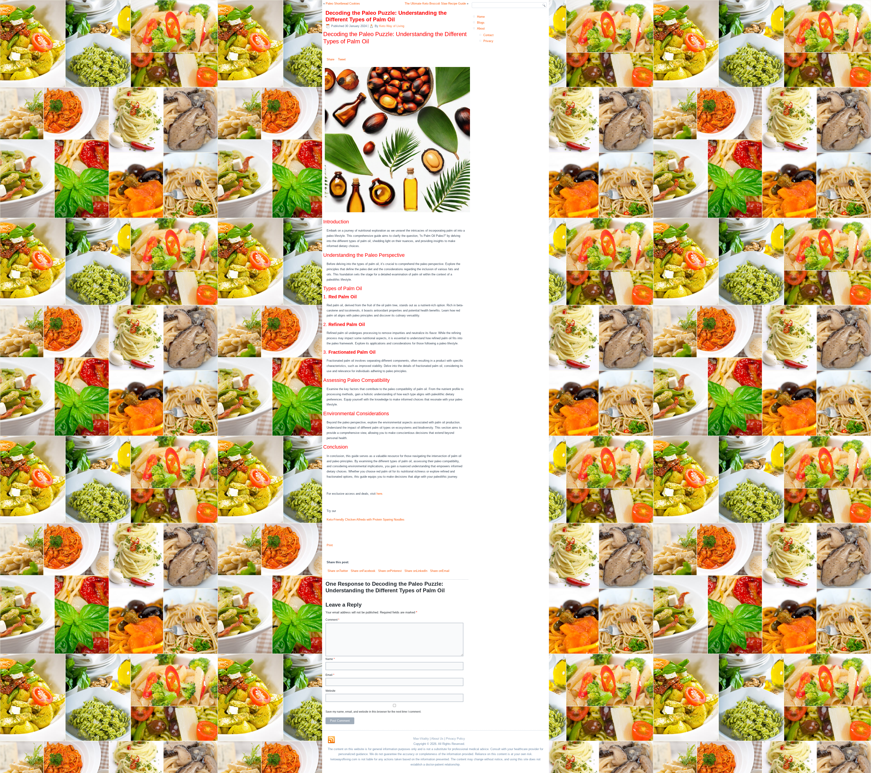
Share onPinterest (389, 571)
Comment (332, 619)
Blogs (480, 22)
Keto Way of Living (391, 26)
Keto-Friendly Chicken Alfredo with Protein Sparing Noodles (365, 519)
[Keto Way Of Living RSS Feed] (331, 739)
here (379, 493)
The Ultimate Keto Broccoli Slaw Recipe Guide (435, 3)
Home (481, 16)
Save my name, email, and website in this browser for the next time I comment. (373, 711)
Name (330, 659)
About (481, 28)
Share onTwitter (337, 571)
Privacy (488, 41)
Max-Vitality (421, 738)
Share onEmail (439, 571)
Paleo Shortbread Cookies (343, 3)
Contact (488, 35)
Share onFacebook (362, 571)
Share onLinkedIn (415, 571)
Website (330, 690)
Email (329, 675)
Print (330, 545)
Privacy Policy (455, 738)
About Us (437, 738)
